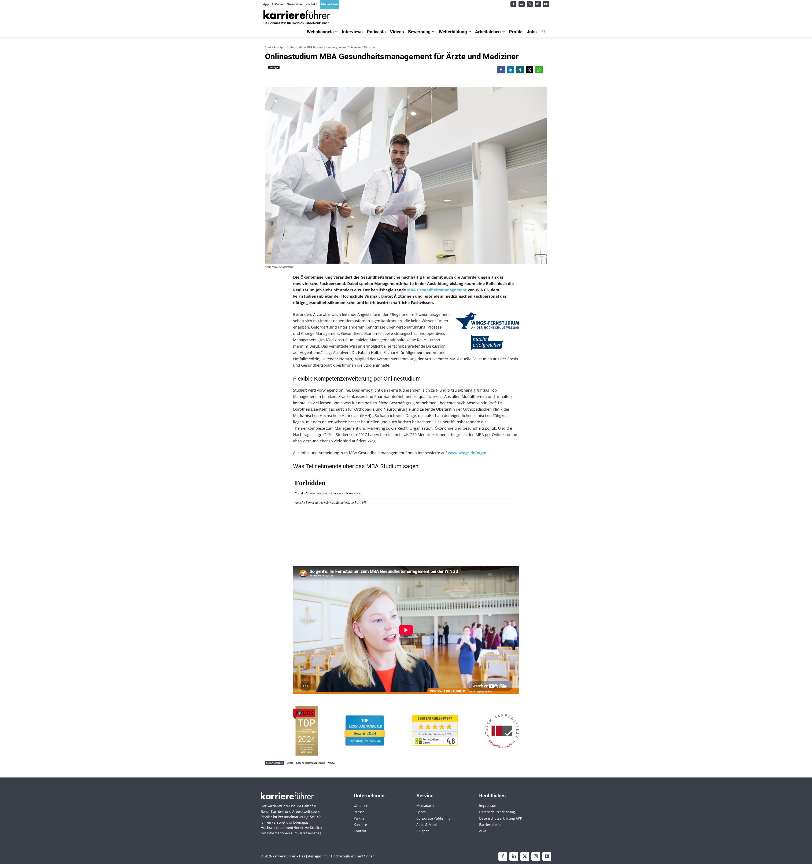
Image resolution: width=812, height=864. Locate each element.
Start (268, 47)
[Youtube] (546, 4)
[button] (544, 32)
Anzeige (279, 47)
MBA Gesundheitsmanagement (437, 289)
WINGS (331, 762)
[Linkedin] (521, 4)
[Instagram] (538, 4)
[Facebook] (513, 4)
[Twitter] (530, 4)
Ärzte (290, 762)
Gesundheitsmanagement (310, 762)
